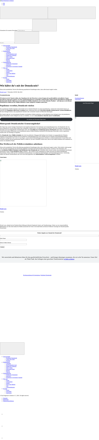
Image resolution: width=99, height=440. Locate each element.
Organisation (9, 70)
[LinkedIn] (14, 414)
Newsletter (8, 80)
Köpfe (7, 69)
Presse (7, 79)
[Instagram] (14, 438)
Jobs (7, 75)
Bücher (8, 59)
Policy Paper (9, 56)
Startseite (5, 398)
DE (4, 3)
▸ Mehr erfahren (69, 259)
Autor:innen (78, 99)
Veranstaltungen (7, 62)
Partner (8, 72)
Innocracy (8, 65)
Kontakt (5, 77)
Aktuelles (8, 52)
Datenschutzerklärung (8, 401)
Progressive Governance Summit (14, 66)
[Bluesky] (14, 426)
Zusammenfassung (79, 98)
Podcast (8, 61)
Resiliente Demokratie (11, 47)
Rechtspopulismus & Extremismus (31, 275)
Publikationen (6, 51)
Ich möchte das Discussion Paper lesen (36, 119)
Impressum (9, 81)
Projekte (8, 49)
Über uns (5, 68)
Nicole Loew (3, 92)
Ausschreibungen (10, 76)
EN (4, 4)
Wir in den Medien (10, 73)
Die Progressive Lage (11, 54)
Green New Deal (10, 48)
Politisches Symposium (11, 63)
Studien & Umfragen (11, 55)
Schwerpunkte (6, 45)
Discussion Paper (10, 58)
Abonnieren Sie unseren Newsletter (8, 30)
